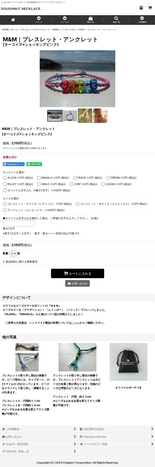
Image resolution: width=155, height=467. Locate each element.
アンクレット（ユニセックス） (36, 210)
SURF (86, 184)
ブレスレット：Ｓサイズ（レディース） (40, 203)
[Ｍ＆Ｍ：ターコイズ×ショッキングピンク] (77, 78)
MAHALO (55, 177)
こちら (76, 322)
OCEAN (119, 184)
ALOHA (20, 177)
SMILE (53, 184)
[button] (39, 20)
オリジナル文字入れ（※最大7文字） (39, 190)
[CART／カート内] (149, 7)
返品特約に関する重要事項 (21, 261)
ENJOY (20, 184)
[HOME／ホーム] (13, 20)
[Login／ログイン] (141, 7)
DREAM (123, 177)
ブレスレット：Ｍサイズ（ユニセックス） (113, 203)
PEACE (90, 177)
